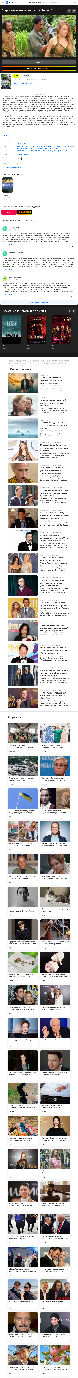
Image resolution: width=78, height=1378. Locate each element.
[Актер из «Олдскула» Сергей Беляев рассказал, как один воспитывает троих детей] (23, 1131)
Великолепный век (59, 346)
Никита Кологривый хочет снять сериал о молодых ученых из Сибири (52, 583)
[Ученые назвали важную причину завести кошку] (55, 902)
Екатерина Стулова (33, 151)
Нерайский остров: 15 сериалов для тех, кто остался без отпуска (51, 380)
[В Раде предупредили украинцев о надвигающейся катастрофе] (23, 803)
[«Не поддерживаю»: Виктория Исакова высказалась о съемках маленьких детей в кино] (23, 1033)
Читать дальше (8, 244)
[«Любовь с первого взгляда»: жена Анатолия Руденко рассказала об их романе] (55, 1000)
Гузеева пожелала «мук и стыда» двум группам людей (54, 626)
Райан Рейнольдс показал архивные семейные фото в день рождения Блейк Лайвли (54, 605)
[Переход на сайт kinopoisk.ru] (24, 212)
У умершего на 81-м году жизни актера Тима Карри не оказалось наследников (54, 515)
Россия (19, 154)
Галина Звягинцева (48, 151)
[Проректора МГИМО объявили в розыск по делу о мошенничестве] (23, 934)
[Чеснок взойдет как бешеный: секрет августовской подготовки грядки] (55, 967)
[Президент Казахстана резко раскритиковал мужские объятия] (55, 771)
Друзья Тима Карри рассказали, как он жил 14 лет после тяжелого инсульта (54, 538)
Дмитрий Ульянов (23, 147)
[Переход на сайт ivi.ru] (9, 212)
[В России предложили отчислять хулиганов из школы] (23, 1229)
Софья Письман (62, 151)
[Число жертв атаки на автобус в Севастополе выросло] (55, 1098)
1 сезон (5, 195)
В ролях (5, 146)
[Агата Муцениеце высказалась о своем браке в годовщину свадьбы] (55, 1262)
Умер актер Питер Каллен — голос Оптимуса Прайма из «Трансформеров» (54, 650)
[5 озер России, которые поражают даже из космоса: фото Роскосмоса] (23, 1098)
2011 (14, 79)
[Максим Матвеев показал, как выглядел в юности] (55, 1327)
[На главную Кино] (11, 2)
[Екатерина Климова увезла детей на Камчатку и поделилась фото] (55, 1131)
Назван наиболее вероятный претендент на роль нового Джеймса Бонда (54, 493)
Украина (26, 154)
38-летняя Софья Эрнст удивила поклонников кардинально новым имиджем (51, 470)
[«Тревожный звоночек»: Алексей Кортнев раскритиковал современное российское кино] (23, 869)
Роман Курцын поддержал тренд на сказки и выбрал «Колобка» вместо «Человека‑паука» (53, 696)
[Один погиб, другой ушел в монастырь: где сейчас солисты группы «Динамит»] (55, 1294)
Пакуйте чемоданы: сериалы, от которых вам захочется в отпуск (54, 425)
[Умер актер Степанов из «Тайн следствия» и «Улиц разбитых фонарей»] (23, 1360)
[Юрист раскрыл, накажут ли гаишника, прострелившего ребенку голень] (55, 1196)
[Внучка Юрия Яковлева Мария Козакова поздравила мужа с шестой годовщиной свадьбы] (23, 1196)
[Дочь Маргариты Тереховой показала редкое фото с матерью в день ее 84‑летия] (55, 869)
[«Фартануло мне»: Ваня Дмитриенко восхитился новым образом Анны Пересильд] (55, 1164)
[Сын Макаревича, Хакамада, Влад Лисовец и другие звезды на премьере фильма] (23, 1065)
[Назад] (69, 311)
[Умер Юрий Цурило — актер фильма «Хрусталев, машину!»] (23, 1327)
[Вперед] (74, 311)
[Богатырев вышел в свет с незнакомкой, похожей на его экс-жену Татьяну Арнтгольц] (23, 1000)
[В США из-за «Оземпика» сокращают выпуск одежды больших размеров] (55, 738)
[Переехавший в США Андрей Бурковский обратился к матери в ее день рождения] (55, 836)
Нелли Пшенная (50, 147)
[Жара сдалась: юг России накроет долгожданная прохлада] (55, 934)
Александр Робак (41, 149)
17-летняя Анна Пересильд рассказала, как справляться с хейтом (54, 448)
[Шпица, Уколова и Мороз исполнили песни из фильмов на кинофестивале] (23, 1262)
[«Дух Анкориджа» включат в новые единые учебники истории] (55, 1229)
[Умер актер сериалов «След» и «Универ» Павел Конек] (55, 1065)
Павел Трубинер (55, 149)
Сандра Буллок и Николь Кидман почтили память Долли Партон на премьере (53, 560)
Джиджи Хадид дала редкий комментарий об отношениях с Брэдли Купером (54, 673)
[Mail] (7, 2)
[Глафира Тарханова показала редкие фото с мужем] (23, 1164)
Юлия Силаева (28, 149)
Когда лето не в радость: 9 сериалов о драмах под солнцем (53, 403)
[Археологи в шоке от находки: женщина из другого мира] (23, 967)
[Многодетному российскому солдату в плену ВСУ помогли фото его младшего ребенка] (23, 738)
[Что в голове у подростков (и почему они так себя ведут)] (23, 836)
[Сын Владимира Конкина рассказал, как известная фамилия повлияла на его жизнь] (55, 1033)
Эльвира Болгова (37, 147)
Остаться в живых (9, 346)
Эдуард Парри (22, 143)
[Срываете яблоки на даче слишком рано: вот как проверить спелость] (55, 1360)
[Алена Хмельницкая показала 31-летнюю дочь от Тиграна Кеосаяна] (23, 902)
